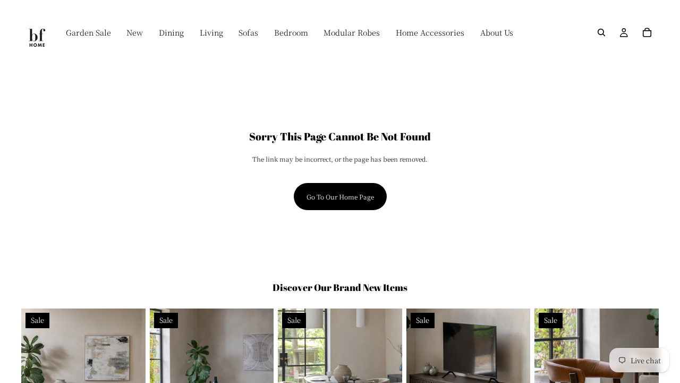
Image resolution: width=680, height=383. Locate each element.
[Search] (601, 32)
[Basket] (647, 32)
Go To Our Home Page (340, 196)
